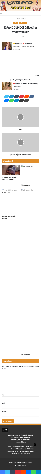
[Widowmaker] (30, 174)
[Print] (26, 100)
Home (18, 18)
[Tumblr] (16, 96)
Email (3, 403)
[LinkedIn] (11, 96)
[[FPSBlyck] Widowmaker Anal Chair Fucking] (11, 170)
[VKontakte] (31, 96)
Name (3, 395)
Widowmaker (23, 23)
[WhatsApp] (11, 100)
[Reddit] (26, 96)
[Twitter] (6, 96)
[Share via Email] (21, 100)
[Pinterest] (21, 96)
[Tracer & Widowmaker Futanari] (11, 201)
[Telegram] (16, 100)
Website (4, 411)
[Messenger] (6, 100)
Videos (23, 18)
